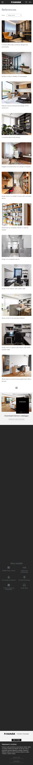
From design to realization (9, 580)
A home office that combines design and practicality (15, 46)
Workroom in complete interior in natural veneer (15, 229)
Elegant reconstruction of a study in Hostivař (16, 167)
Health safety (24, 588)
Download (11, 419)
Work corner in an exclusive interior (13, 318)
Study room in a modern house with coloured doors (16, 197)
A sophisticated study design (11, 137)
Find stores (16, 740)
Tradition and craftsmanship (24, 571)
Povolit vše (16, 757)
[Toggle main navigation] (2, 2)
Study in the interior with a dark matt (13, 289)
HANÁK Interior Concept (8, 570)
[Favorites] (26, 2)
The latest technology (24, 580)
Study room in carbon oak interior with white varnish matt (16, 349)
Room (3, 15)
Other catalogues (19, 419)
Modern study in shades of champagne (14, 76)
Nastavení (16, 761)
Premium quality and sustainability (8, 588)
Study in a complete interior (11, 259)
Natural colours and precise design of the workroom (15, 107)
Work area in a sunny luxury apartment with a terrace (16, 380)
